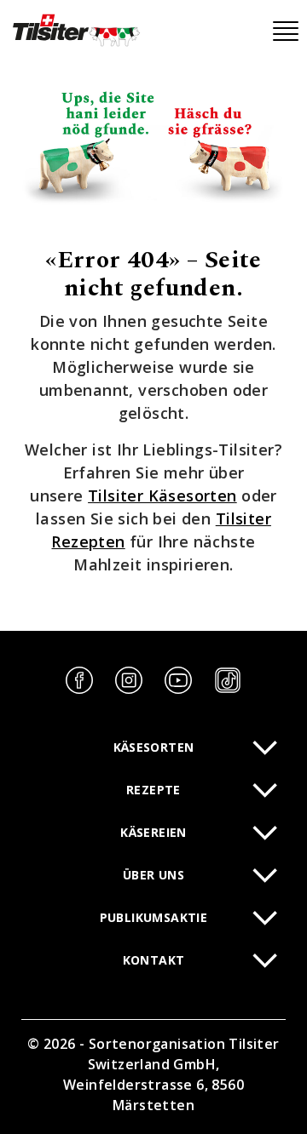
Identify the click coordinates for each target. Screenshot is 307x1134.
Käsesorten (153, 747)
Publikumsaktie (154, 917)
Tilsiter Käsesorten (162, 495)
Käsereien (153, 832)
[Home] (74, 30)
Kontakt (154, 960)
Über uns (153, 875)
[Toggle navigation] (285, 31)
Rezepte (153, 790)
